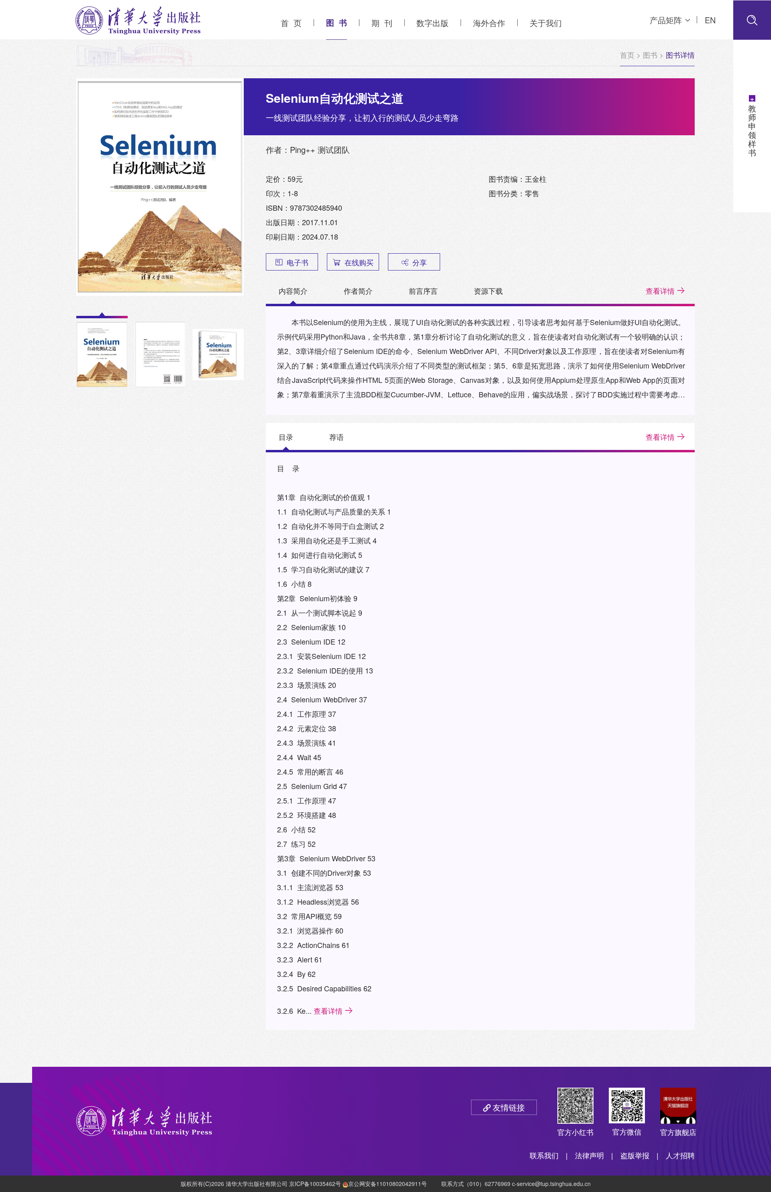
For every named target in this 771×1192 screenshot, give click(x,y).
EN (710, 20)
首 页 (291, 22)
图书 (650, 54)
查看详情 (660, 290)
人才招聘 (680, 1155)
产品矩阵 (666, 20)
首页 (627, 54)
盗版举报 (634, 1155)
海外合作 (489, 22)
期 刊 (381, 22)
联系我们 (544, 1155)
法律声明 (589, 1155)
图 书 (336, 22)
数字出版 (432, 22)
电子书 (297, 262)
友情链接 (509, 1107)
